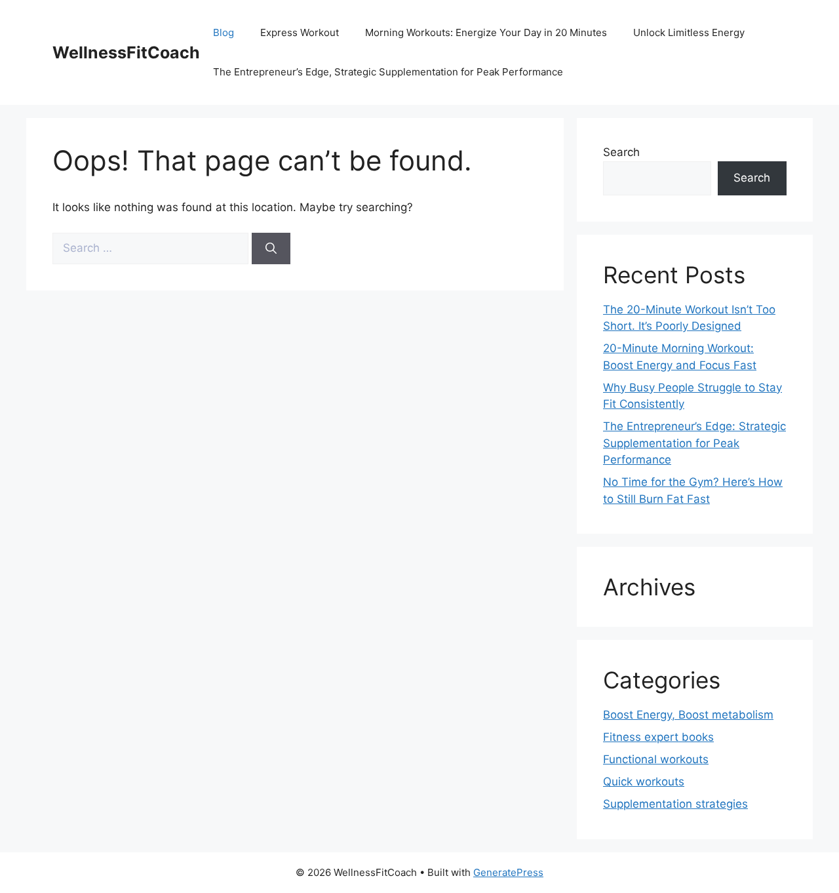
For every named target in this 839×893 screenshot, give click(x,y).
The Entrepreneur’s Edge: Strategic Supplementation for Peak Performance (694, 443)
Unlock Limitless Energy (689, 32)
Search (621, 152)
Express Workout (299, 32)
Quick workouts (643, 781)
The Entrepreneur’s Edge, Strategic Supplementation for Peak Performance (388, 72)
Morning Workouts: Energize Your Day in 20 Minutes (486, 32)
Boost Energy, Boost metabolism (688, 714)
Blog (223, 32)
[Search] (271, 248)
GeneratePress (508, 872)
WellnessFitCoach (126, 52)
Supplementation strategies (675, 803)
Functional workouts (656, 759)
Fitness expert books (658, 737)
